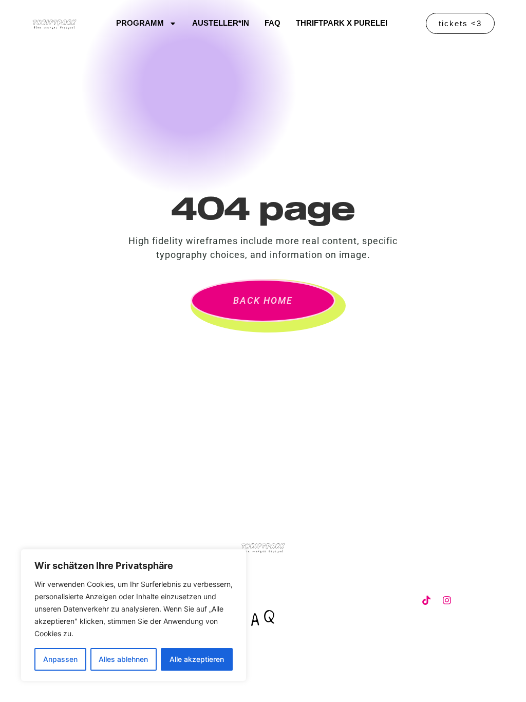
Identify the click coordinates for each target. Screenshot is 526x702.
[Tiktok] (426, 600)
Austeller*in (220, 23)
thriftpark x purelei (341, 23)
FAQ (272, 23)
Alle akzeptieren (197, 659)
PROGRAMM (140, 23)
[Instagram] (447, 600)
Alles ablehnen (123, 659)
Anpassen (60, 659)
